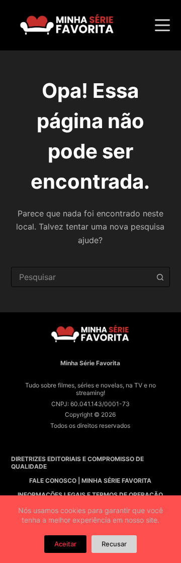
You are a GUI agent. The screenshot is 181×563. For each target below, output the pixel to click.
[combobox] (81, 277)
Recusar (114, 544)
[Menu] (162, 25)
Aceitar (65, 544)
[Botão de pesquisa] (159, 277)
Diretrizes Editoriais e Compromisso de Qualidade (77, 463)
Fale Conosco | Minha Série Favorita (90, 480)
